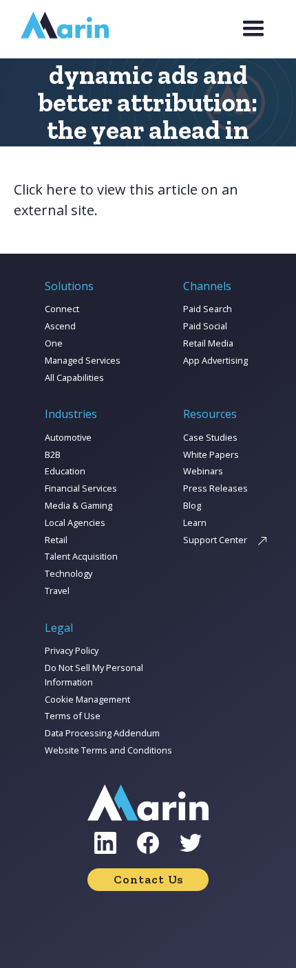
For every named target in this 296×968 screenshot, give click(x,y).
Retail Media (208, 343)
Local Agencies (75, 522)
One (54, 343)
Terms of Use (73, 716)
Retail (56, 540)
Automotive (68, 437)
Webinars (203, 471)
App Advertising (215, 360)
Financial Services (81, 488)
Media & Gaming (78, 505)
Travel (57, 590)
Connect (62, 308)
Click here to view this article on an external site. (126, 199)
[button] (253, 29)
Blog (192, 505)
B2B (53, 454)
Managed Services (82, 360)
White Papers (211, 454)
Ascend (60, 326)
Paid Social (205, 326)
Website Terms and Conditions (108, 750)
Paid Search (207, 308)
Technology (68, 573)
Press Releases (215, 488)
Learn (195, 522)
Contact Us (148, 879)
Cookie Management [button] (87, 699)
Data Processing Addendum (102, 733)
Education (65, 471)
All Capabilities (74, 377)
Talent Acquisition (81, 556)
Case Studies (210, 437)
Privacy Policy (71, 650)
